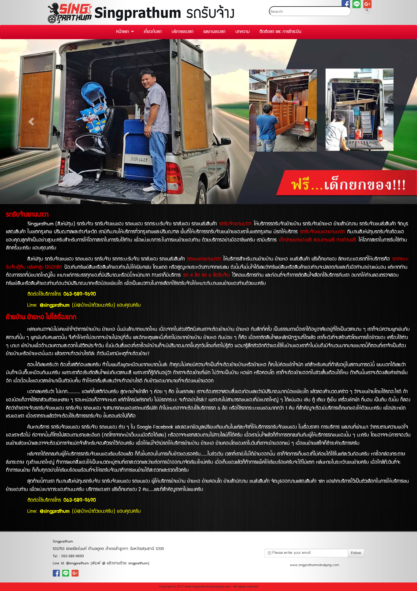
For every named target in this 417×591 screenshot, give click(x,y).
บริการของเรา (182, 32)
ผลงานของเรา (214, 32)
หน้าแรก (123, 32)
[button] (31, 121)
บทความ (242, 32)
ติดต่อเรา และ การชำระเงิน (280, 32)
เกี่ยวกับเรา (153, 32)
